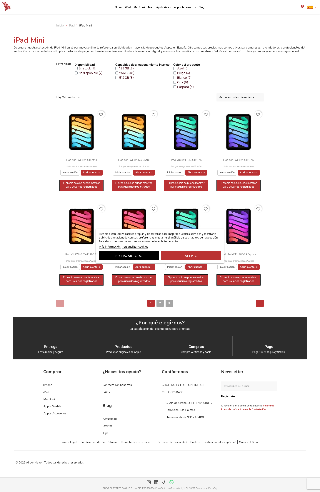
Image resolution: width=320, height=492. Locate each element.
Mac (150, 7)
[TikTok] (164, 482)
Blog (201, 7)
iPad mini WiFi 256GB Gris (186, 160)
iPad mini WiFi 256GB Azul (133, 160)
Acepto (191, 255)
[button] (292, 7)
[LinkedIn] (156, 482)
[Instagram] (149, 482)
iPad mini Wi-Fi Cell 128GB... (81, 254)
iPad (128, 7)
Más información (110, 246)
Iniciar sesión (70, 172)
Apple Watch (163, 7)
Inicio (60, 25)
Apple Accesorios (185, 7)
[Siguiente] (260, 303)
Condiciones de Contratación (250, 409)
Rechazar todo (128, 255)
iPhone (118, 7)
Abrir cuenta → (91, 172)
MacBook (139, 7)
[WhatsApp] (171, 482)
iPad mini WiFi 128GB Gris (238, 160)
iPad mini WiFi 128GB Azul (81, 160)
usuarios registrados (84, 186)
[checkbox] (86, 68)
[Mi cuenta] (297, 7)
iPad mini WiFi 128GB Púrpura (238, 254)
